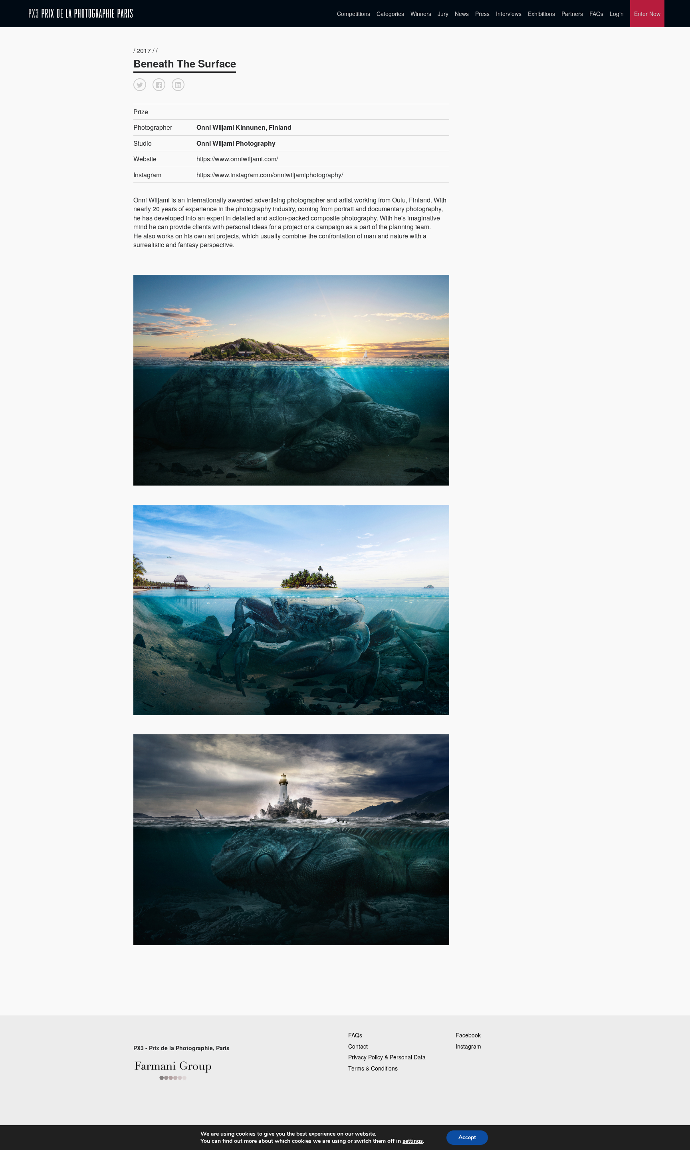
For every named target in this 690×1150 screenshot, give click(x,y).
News (462, 14)
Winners (420, 14)
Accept (467, 1137)
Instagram (468, 1046)
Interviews (508, 14)
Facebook (468, 1035)
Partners (572, 14)
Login (617, 14)
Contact (358, 1046)
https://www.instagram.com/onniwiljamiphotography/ (269, 174)
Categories (390, 14)
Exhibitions (541, 14)
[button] (139, 84)
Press (482, 14)
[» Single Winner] (81, 13)
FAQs (596, 14)
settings (412, 1141)
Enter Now (647, 14)
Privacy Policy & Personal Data (387, 1057)
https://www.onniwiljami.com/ (237, 158)
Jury (443, 14)
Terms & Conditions (373, 1068)
